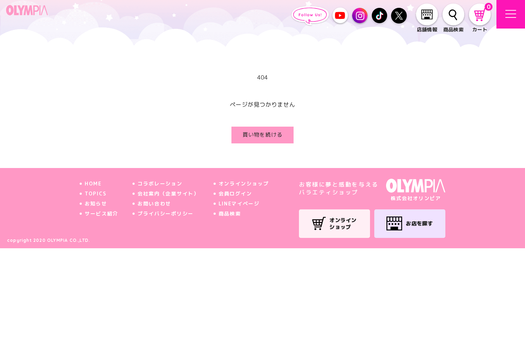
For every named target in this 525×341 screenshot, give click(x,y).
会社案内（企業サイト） (168, 193)
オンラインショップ (244, 183)
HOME (93, 183)
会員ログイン (235, 193)
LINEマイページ (239, 203)
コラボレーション (160, 183)
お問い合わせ (154, 203)
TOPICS (96, 193)
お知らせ (96, 203)
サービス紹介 (101, 213)
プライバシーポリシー (166, 213)
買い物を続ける (262, 134)
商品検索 (230, 213)
